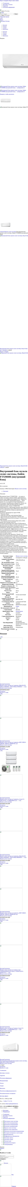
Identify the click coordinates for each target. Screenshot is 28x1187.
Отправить (3, 1159)
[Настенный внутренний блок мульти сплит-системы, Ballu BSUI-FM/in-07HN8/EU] (11, 1058)
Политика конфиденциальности (8, 1091)
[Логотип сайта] (2, 12)
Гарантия (2, 1075)
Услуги (2, 1083)
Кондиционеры (4, 1080)
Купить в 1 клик (4, 692)
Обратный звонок (4, 16)
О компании (3, 1070)
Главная (2, 231)
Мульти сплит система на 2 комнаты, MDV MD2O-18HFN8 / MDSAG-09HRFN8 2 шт (13, 743)
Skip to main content (14, 0)
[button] (2, 691)
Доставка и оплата (4, 1073)
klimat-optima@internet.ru (12, 1103)
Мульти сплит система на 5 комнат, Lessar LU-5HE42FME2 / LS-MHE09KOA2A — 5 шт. (12, 1029)
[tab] (5, 491)
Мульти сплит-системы (10, 231)
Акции (2, 1085)
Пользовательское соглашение (7, 1093)
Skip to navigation (4, 0)
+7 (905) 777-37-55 (7, 1101)
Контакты (2, 1088)
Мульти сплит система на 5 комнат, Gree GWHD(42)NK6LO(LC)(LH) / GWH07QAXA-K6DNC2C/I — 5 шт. (11, 971)
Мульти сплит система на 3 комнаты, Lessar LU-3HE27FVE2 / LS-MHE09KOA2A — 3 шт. (12, 800)
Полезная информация (5, 1078)
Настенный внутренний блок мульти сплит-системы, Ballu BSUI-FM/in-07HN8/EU (13, 1061)
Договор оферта (4, 1096)
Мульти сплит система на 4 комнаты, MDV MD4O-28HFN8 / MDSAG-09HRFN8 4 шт (13, 913)
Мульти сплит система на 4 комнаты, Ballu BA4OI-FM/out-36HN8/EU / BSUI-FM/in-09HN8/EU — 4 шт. (13, 856)
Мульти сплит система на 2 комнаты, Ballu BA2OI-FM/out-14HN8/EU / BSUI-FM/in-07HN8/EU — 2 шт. (13, 686)
